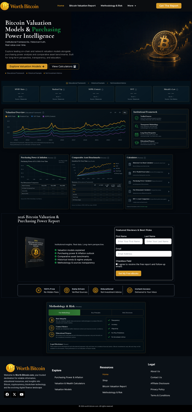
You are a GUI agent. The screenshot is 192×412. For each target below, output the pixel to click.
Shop (105, 380)
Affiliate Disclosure (160, 383)
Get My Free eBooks (128, 273)
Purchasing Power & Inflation (69, 377)
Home (60, 5)
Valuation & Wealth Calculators (70, 383)
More (130, 5)
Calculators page (143, 206)
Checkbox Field (123, 261)
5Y (120, 112)
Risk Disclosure (127, 312)
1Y (111, 112)
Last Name (150, 236)
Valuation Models (63, 389)
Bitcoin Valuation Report (82, 5)
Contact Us (156, 377)
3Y (115, 112)
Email (118, 248)
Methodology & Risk (111, 5)
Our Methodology (64, 312)
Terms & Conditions (160, 395)
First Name (121, 236)
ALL (125, 112)
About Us (155, 371)
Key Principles (95, 312)
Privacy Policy (158, 389)
